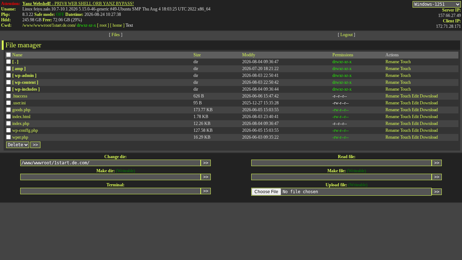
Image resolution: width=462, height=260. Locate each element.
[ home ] (117, 25)
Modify (248, 54)
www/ (28, 25)
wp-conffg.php (25, 130)
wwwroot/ (43, 25)
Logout (346, 34)
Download (429, 96)
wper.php (20, 137)
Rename (392, 61)
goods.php (21, 109)
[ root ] (103, 25)
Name (17, 54)
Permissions (342, 54)
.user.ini (19, 102)
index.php (20, 123)
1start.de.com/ (64, 25)
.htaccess (19, 96)
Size (197, 54)
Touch (405, 61)
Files (116, 34)
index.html (21, 116)
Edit (415, 96)
